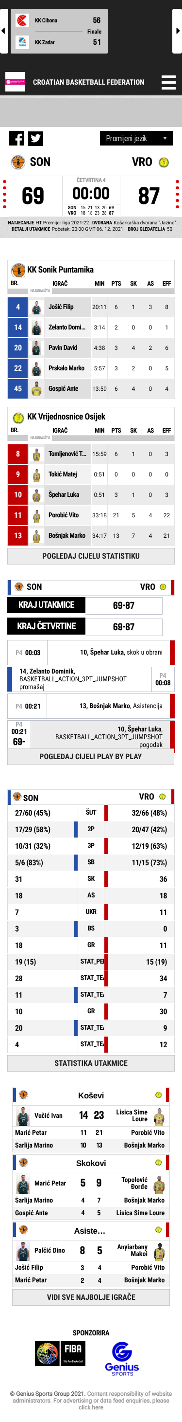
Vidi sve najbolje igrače (91, 1297)
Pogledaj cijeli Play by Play (90, 756)
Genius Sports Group (122, 1359)
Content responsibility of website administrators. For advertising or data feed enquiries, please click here (92, 1400)
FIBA (60, 1359)
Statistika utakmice (90, 1063)
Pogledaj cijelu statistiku (91, 556)
